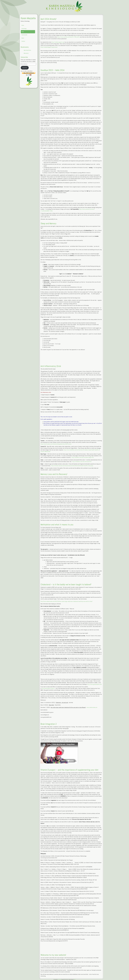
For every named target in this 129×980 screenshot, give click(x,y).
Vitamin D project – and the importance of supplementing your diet (69, 769)
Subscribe (24, 67)
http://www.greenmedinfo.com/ (94, 684)
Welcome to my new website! (53, 955)
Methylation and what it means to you (57, 524)
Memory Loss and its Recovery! (54, 474)
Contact (23, 41)
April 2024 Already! (48, 19)
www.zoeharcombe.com (92, 707)
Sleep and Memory (48, 223)
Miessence (26, 53)
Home (23, 25)
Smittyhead (59, 979)
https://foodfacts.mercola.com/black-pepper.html (83, 457)
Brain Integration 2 (49, 724)
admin (74, 979)
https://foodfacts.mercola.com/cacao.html (81, 461)
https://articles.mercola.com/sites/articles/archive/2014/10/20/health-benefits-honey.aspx (72, 465)
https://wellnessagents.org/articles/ (49, 47)
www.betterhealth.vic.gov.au (48, 688)
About (23, 38)
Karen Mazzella (28, 18)
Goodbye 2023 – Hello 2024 (52, 70)
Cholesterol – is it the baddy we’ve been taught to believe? (66, 584)
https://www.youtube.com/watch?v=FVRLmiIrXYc (68, 37)
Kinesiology (24, 28)
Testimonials (24, 35)
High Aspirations (27, 50)
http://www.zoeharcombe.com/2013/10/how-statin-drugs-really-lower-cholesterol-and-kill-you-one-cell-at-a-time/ (66, 601)
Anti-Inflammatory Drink (51, 366)
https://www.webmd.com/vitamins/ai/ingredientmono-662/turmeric (56, 444)
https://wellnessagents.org (58, 42)
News (23, 31)
